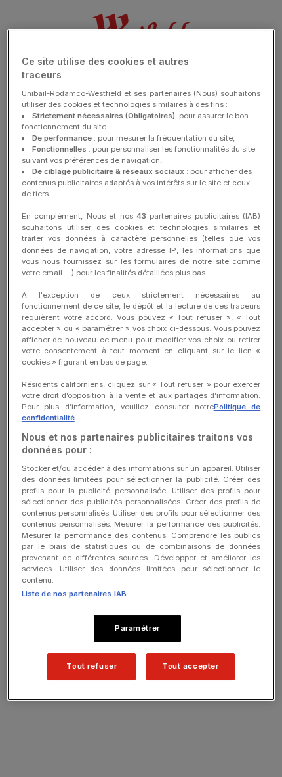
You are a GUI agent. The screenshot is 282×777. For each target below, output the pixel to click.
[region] (141, 365)
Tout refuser (91, 666)
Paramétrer (137, 628)
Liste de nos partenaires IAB (74, 593)
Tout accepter (190, 666)
